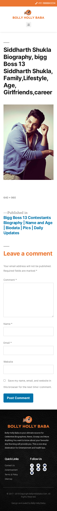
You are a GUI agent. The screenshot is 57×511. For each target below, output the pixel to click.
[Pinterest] (45, 469)
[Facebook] (32, 465)
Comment (10, 279)
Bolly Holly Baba (38, 503)
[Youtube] (45, 465)
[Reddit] (38, 469)
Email (7, 342)
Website (8, 361)
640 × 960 (9, 197)
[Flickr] (32, 473)
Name (7, 323)
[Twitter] (38, 465)
